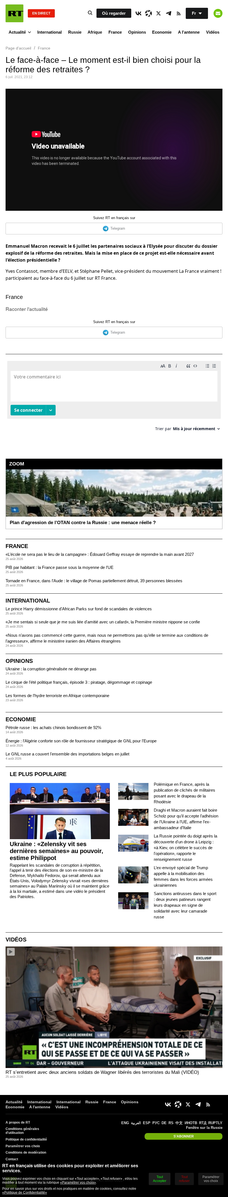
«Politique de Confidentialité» (24, 1192)
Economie (162, 32)
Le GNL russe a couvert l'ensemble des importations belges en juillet (67, 754)
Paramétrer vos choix (23, 1146)
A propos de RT (18, 1122)
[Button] (218, 13)
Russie (74, 32)
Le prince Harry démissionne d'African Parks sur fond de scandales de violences (79, 608)
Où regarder (114, 13)
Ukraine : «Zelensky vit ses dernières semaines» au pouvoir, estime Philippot (56, 851)
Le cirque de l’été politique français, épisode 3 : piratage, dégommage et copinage (79, 682)
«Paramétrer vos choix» (78, 1182)
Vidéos (212, 32)
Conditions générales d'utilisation (22, 1131)
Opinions (137, 32)
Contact (12, 1159)
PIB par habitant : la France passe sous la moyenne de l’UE (59, 567)
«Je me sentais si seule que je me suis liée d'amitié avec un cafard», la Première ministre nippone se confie (103, 621)
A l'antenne (189, 32)
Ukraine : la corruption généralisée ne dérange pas (51, 668)
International (49, 32)
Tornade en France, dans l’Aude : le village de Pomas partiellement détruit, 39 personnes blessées (94, 580)
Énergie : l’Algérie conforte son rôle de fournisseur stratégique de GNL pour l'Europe (81, 740)
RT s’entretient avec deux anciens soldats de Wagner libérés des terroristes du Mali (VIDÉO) (102, 1072)
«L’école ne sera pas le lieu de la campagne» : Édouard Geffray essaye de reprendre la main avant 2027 (100, 554)
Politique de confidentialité (26, 1139)
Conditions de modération (26, 1152)
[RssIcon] (178, 13)
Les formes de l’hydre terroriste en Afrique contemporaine (57, 695)
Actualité (17, 32)
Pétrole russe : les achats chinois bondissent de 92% (53, 727)
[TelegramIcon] (168, 13)
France (115, 32)
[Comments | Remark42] (114, 398)
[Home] (14, 13)
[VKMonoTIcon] (138, 13)
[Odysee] (148, 13)
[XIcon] (158, 13)
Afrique (95, 32)
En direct (41, 13)
